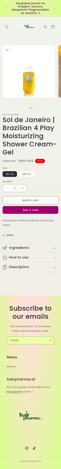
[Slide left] (23, 108)
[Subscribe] (50, 340)
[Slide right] (38, 108)
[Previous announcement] (6, 8)
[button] (7, 27)
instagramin (15, 391)
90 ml (10, 174)
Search (11, 366)
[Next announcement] (54, 8)
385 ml (28, 174)
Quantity (7, 181)
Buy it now (30, 210)
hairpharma (35, 461)
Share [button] (10, 235)
